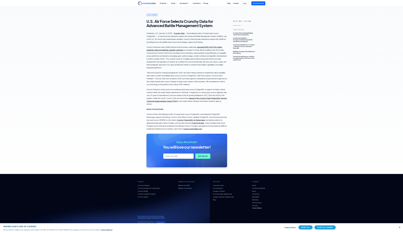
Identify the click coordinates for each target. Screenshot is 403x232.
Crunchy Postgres (144, 185)
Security (255, 205)
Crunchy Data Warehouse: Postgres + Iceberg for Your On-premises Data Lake (244, 46)
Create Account (258, 3)
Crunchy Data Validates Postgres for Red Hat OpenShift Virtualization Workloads (243, 39)
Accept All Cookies (325, 227)
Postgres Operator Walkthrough (223, 197)
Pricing (205, 3)
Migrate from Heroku (185, 188)
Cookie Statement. (107, 230)
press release (152, 15)
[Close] (399, 227)
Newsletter (255, 197)
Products (163, 3)
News (254, 191)
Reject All (305, 227)
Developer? (184, 3)
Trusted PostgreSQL (258, 188)
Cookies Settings (290, 227)
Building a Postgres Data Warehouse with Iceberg (244, 52)
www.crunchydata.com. (193, 129)
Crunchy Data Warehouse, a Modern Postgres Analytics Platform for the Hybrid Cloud (243, 58)
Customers (197, 3)
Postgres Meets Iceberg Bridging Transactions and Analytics (243, 34)
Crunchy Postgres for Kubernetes (149, 188)
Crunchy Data (179, 33)
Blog (228, 3)
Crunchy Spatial (143, 197)
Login (245, 3)
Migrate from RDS (184, 185)
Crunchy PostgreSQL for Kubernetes (191, 120)
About (254, 185)
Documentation (218, 188)
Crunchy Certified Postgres (147, 194)
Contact (236, 3)
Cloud (173, 3)
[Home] (147, 3)
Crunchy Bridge (198, 123)
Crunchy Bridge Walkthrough (222, 194)
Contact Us (256, 194)
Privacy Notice (257, 202)
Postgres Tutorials (219, 191)
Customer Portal (218, 185)
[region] (201, 227)
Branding (255, 200)
